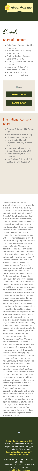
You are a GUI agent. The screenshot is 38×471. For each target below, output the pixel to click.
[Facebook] (11, 424)
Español (9, 441)
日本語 (29, 441)
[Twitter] (32, 424)
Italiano (15, 441)
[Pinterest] (16, 424)
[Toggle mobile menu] (33, 17)
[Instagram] (6, 424)
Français (22, 441)
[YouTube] (22, 424)
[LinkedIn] (27, 424)
